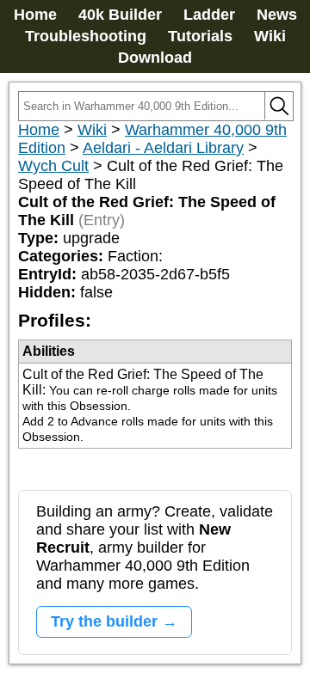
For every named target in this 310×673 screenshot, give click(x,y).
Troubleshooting (85, 36)
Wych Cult (53, 165)
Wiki (270, 36)
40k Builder (120, 14)
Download (155, 57)
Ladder (209, 14)
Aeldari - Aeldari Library (163, 147)
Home (35, 14)
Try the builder (104, 621)
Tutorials (200, 36)
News (277, 14)
